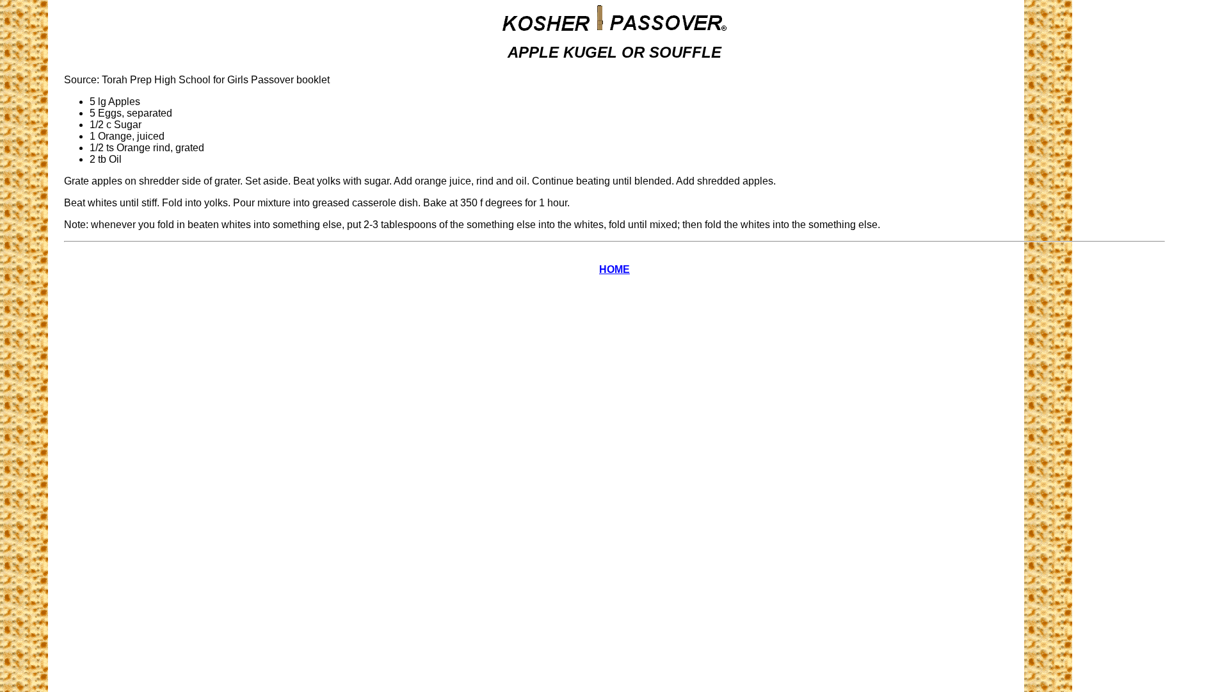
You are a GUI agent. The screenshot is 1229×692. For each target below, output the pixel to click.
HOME (614, 269)
